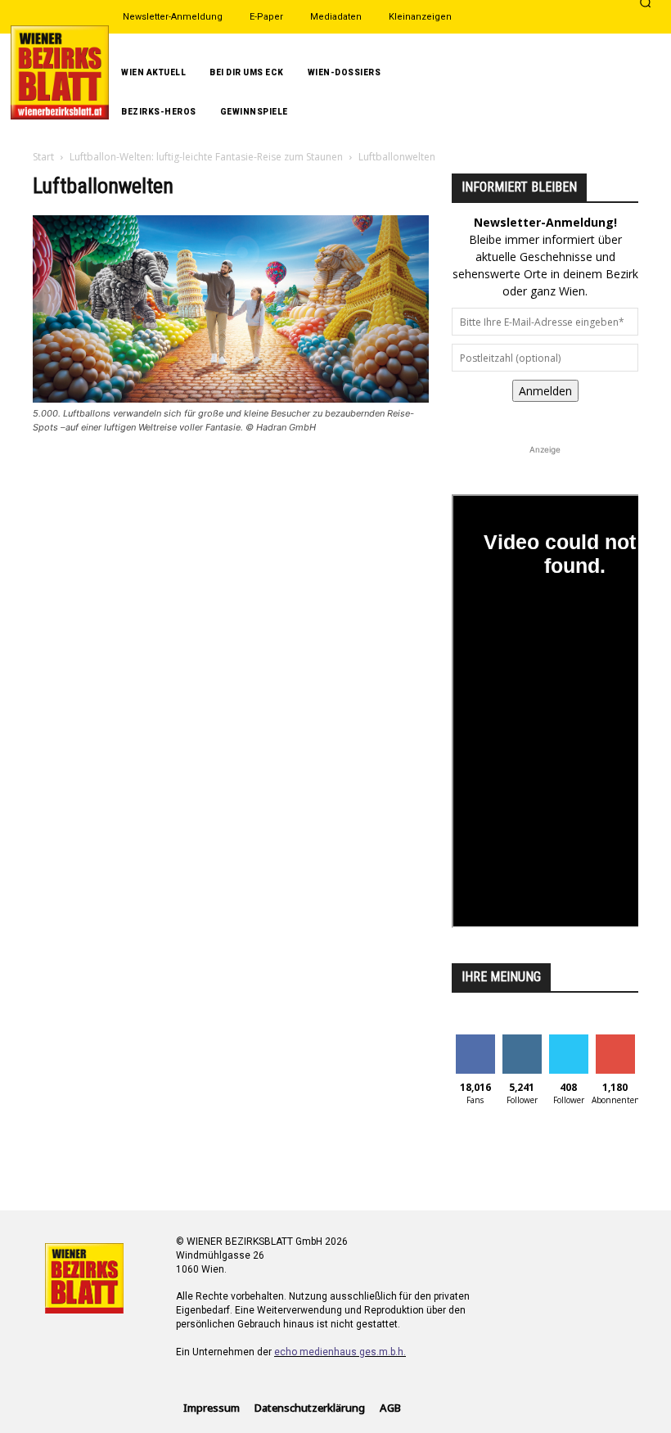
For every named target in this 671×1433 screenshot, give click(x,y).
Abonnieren (622, 1040)
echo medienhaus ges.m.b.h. (340, 1352)
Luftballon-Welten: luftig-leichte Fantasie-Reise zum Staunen (206, 157)
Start (43, 157)
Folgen (521, 1040)
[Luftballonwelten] (231, 398)
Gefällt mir (475, 1046)
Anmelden (545, 391)
